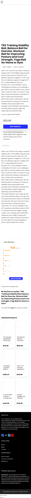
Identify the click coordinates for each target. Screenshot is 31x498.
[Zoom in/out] (0, 495)
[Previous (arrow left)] (0, 497)
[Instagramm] (9, 435)
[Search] (28, 2)
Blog (2, 447)
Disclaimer (4, 461)
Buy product (15, 127)
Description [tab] (6, 145)
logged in (13, 308)
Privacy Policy (5, 456)
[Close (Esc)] (6, 495)
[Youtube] (12, 435)
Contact (3, 449)
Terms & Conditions (7, 459)
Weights (18, 114)
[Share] (4, 495)
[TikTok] (6, 435)
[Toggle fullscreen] (2, 495)
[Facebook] (2, 435)
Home (3, 444)
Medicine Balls (11, 114)
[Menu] (2, 2)
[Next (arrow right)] (2, 497)
